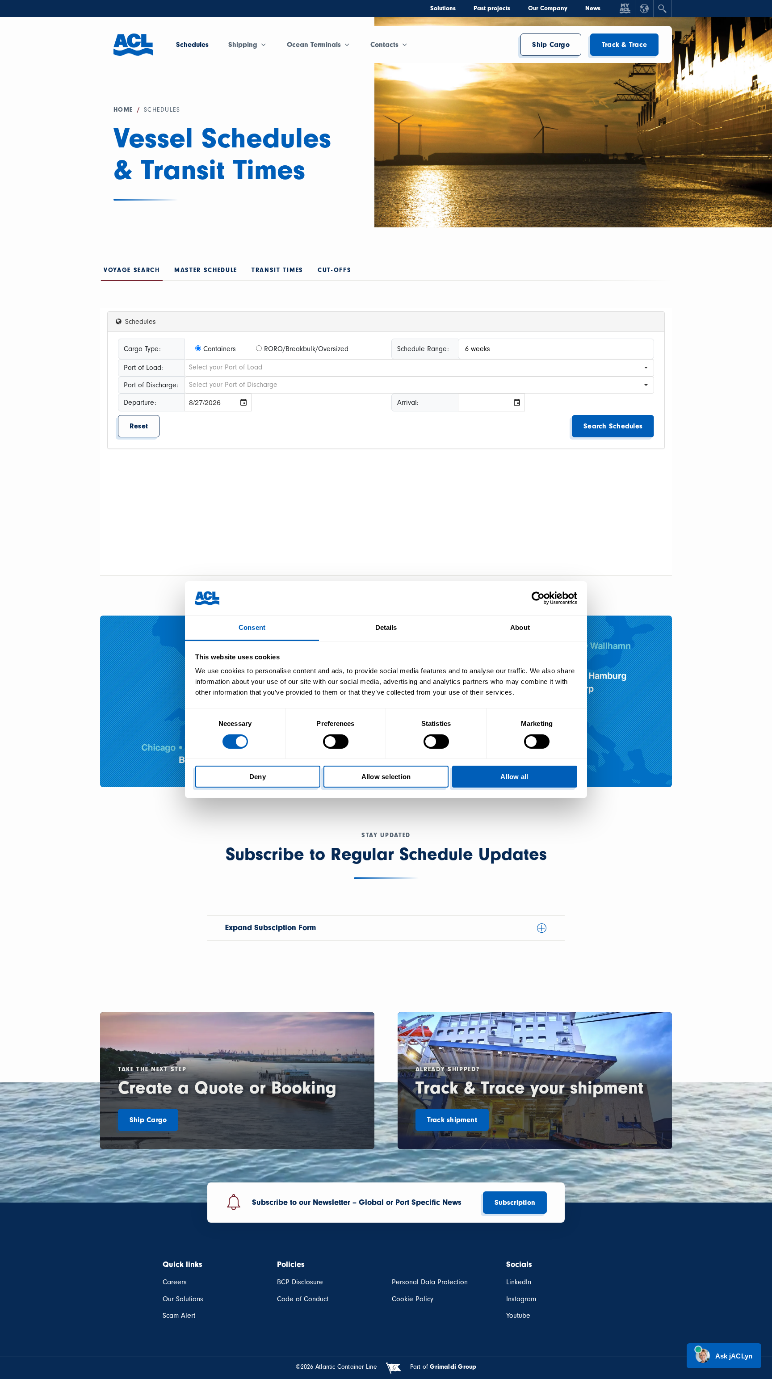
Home (123, 109)
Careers (175, 1282)
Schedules (192, 45)
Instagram (521, 1299)
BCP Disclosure (300, 1282)
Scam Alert (179, 1316)
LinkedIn (518, 1282)
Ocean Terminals (314, 45)
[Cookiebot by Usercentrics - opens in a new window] (538, 598)
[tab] (132, 272)
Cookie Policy (412, 1299)
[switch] (335, 741)
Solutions (443, 8)
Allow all (514, 776)
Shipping (242, 45)
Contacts (384, 45)
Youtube (518, 1316)
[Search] (662, 8)
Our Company (547, 8)
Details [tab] (386, 627)
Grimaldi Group (453, 1367)
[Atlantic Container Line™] (133, 50)
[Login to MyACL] (625, 8)
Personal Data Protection (430, 1282)
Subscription (515, 1203)
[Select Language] (644, 8)
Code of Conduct (302, 1299)
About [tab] (520, 627)
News (592, 8)
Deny (257, 776)
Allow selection (386, 776)
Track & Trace (624, 45)
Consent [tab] (252, 627)
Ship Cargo (550, 45)
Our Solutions (183, 1299)
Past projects (492, 8)
